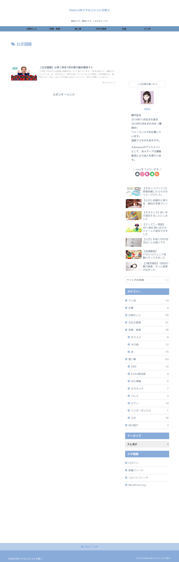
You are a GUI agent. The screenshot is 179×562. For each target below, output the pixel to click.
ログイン (133, 463)
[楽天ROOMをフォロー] (147, 174)
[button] (166, 279)
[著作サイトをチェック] (137, 174)
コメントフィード (138, 477)
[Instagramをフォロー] (142, 174)
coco (147, 108)
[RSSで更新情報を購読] (157, 174)
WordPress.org (137, 485)
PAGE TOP (90, 547)
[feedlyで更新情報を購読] (152, 174)
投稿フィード (135, 470)
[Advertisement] (63, 54)
